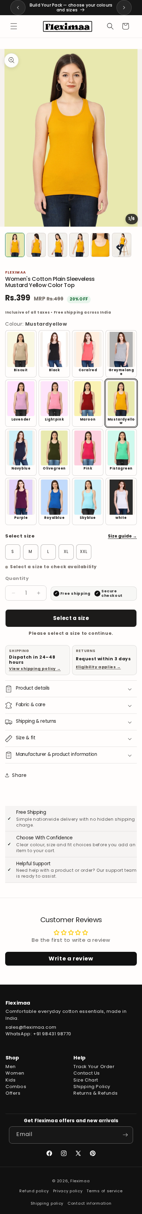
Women (15, 1073)
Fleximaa (80, 1181)
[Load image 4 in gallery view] (79, 245)
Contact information (89, 1203)
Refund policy (34, 1191)
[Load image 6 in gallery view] (121, 245)
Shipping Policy (91, 1086)
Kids (11, 1080)
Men (11, 1066)
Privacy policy (68, 1191)
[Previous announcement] (18, 7)
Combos (16, 1086)
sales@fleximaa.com (31, 1027)
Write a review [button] (71, 959)
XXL (84, 551)
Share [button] (19, 775)
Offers (13, 1093)
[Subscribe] (125, 1135)
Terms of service (104, 1191)
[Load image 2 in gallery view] (36, 245)
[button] (13, 26)
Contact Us (86, 1073)
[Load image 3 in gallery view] (57, 245)
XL (66, 551)
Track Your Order (94, 1066)
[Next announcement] (124, 7)
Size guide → (122, 536)
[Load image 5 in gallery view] (100, 245)
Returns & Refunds (95, 1093)
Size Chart (85, 1080)
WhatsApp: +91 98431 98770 (38, 1033)
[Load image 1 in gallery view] (14, 245)
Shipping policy (47, 1203)
